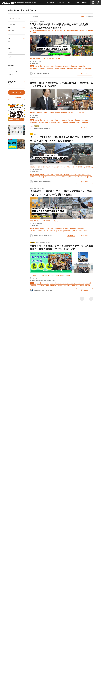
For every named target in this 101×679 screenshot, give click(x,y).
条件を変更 (23, 27)
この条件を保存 (17, 97)
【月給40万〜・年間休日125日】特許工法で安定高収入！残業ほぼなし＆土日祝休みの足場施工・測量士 (61, 193)
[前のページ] (82, 299)
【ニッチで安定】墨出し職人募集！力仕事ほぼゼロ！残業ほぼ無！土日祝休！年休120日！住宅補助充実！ (61, 139)
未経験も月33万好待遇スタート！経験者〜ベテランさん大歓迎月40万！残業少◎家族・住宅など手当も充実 (61, 247)
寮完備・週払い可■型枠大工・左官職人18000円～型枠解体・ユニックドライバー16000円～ (61, 84)
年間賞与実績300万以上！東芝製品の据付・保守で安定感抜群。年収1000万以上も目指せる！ (59, 26)
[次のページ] (91, 299)
